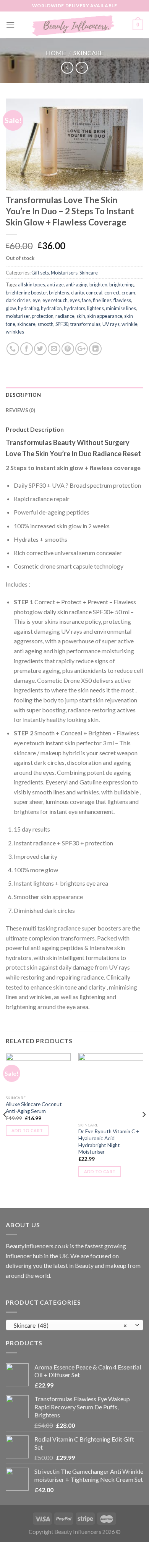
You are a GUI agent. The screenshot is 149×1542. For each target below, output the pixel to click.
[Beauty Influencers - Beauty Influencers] (74, 25)
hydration (51, 308)
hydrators (74, 308)
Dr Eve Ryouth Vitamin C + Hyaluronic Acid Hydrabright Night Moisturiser (108, 1141)
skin (80, 316)
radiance (64, 316)
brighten (98, 284)
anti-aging (76, 284)
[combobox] (74, 1325)
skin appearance (104, 316)
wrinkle (129, 324)
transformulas (85, 324)
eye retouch (55, 300)
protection (42, 316)
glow (11, 308)
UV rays (111, 324)
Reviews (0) (20, 410)
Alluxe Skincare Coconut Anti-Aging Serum (34, 1107)
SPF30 (61, 324)
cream (128, 292)
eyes (75, 300)
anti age (55, 284)
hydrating (28, 308)
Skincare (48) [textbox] (70, 1325)
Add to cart (27, 1130)
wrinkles (15, 332)
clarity (77, 292)
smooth (45, 324)
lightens (95, 308)
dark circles (18, 300)
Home (55, 52)
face (86, 300)
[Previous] (5, 1129)
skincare (26, 324)
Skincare (88, 52)
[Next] (143, 1129)
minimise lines (121, 308)
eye (36, 300)
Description (23, 395)
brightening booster (26, 292)
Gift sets (40, 273)
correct (112, 292)
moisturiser (18, 316)
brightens (59, 292)
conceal (94, 292)
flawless (122, 300)
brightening (121, 284)
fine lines (102, 300)
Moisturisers (64, 273)
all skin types (31, 284)
